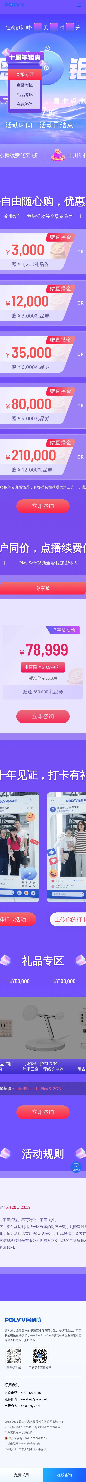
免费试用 (21, 1475)
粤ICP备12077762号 (47, 1427)
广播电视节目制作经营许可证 (23, 1444)
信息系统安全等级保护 (19, 1432)
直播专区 (25, 74)
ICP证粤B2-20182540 (18, 1427)
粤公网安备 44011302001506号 (28, 1438)
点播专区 (25, 85)
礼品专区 (25, 94)
